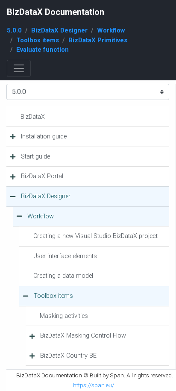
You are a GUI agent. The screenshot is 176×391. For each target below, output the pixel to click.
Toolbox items (37, 40)
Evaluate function (42, 49)
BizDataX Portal (42, 176)
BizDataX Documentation (55, 12)
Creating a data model (63, 275)
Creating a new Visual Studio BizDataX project (95, 236)
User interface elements (65, 256)
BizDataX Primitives (97, 40)
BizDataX (33, 117)
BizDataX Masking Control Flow (83, 335)
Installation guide (44, 136)
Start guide (35, 156)
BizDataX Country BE (68, 355)
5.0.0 (14, 30)
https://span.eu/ (93, 385)
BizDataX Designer (59, 30)
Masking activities (64, 316)
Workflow (111, 30)
